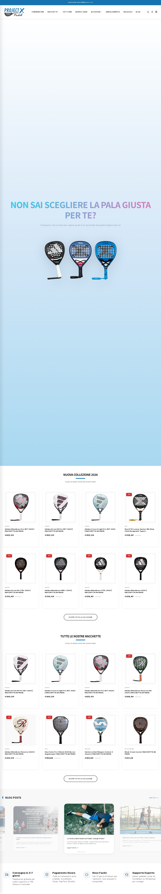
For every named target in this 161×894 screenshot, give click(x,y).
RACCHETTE (52, 12)
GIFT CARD (67, 12)
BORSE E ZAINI (81, 12)
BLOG (138, 12)
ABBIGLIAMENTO (113, 12)
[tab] (76, 851)
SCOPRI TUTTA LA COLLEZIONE (80, 617)
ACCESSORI (96, 12)
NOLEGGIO (128, 12)
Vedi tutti (153, 797)
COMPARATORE (38, 12)
